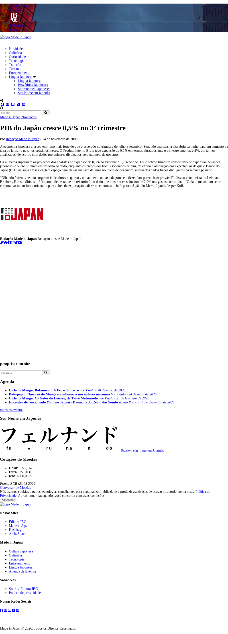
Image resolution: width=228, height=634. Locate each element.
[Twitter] (16, 243)
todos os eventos (11, 410)
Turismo (14, 69)
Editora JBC (17, 522)
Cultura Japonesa (21, 551)
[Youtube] (20, 243)
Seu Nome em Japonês (34, 93)
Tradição (15, 65)
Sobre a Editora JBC (23, 589)
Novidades (16, 49)
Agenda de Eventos (23, 571)
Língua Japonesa (21, 77)
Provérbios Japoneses (33, 85)
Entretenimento (19, 73)
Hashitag (15, 530)
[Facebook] (9, 243)
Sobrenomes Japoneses (34, 89)
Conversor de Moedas (15, 487)
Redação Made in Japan (22, 139)
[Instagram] (12, 243)
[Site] (6, 243)
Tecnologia (16, 61)
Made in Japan (10, 117)
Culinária (15, 53)
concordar (8, 500)
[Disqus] (114, 300)
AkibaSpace (17, 534)
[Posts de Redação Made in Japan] (2, 243)
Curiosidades (18, 57)
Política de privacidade (25, 593)
